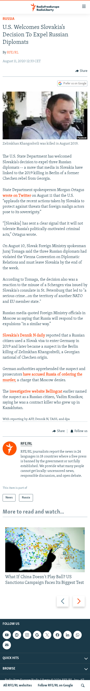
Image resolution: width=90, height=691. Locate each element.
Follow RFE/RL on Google (55, 685)
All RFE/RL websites (17, 685)
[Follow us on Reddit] (17, 635)
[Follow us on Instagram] (27, 635)
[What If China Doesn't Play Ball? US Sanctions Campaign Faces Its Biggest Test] (45, 549)
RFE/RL (13, 52)
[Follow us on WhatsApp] (77, 635)
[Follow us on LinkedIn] (67, 635)
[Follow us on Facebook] (57, 635)
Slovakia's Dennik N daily (24, 336)
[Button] (81, 71)
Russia (8, 19)
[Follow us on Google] (37, 635)
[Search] (82, 685)
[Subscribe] (7, 645)
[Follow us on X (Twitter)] (47, 635)
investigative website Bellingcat (36, 392)
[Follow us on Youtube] (7, 635)
